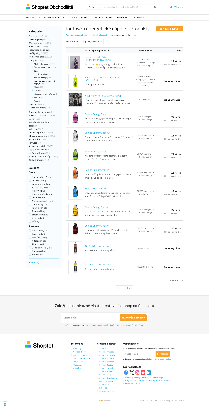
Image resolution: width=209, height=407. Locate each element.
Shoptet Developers (108, 378)
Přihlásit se (162, 353)
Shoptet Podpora (106, 358)
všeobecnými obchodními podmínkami (130, 325)
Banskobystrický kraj (42, 247)
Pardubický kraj (39, 207)
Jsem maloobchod (78, 17)
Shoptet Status (105, 371)
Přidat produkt (171, 28)
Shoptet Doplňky (106, 365)
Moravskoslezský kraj (42, 201)
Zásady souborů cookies (133, 380)
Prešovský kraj (39, 251)
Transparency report (132, 383)
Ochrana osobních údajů (152, 377)
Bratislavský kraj (40, 230)
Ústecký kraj (38, 218)
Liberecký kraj (38, 197)
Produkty (31, 17)
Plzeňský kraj (38, 211)
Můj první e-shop (106, 381)
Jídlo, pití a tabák (98, 35)
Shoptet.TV (104, 384)
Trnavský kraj (38, 234)
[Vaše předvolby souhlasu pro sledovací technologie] (5, 404)
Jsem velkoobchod (102, 17)
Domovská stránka (73, 35)
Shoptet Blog (105, 374)
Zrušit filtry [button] (34, 263)
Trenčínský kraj (39, 237)
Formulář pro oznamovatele (158, 380)
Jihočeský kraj (39, 180)
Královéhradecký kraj (42, 194)
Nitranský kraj (39, 240)
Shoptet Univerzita (107, 355)
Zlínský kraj (37, 221)
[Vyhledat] (155, 7)
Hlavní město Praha (41, 177)
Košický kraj (38, 254)
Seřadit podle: (72, 41)
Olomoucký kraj (39, 204)
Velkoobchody (52, 17)
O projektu (123, 17)
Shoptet (102, 348)
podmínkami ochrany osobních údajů (100, 325)
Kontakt (139, 17)
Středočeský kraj (40, 214)
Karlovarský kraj (40, 187)
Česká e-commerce (107, 391)
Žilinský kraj (38, 244)
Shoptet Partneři (106, 368)
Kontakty (77, 368)
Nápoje (109, 35)
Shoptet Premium (106, 352)
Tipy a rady (78, 361)
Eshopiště (103, 388)
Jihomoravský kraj (41, 183)
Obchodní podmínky (131, 377)
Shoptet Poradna (106, 361)
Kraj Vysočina (38, 190)
